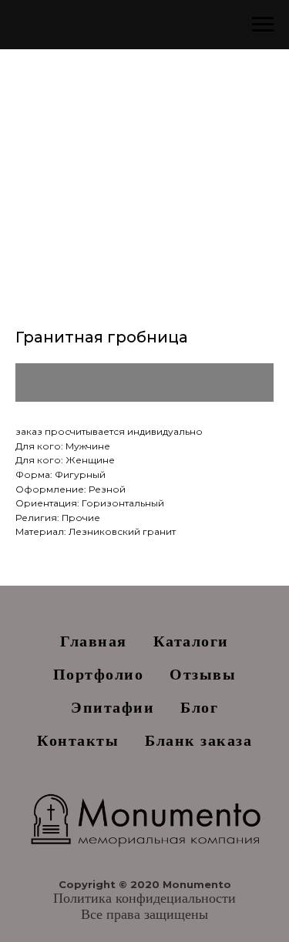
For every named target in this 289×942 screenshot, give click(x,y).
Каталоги (191, 641)
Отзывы (203, 674)
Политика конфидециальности (144, 898)
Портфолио (98, 674)
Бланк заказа (198, 740)
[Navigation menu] (263, 24)
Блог (199, 707)
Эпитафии (112, 707)
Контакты (78, 740)
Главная (93, 641)
